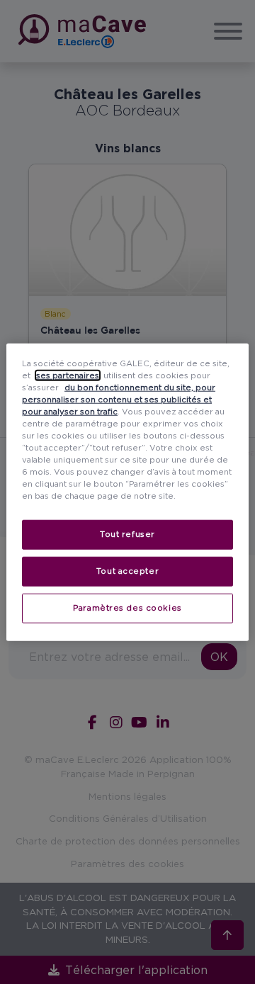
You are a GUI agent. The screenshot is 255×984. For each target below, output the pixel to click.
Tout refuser (127, 534)
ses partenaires (67, 375)
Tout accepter (127, 571)
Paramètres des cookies (127, 608)
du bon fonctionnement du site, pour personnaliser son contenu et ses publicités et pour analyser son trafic (118, 399)
